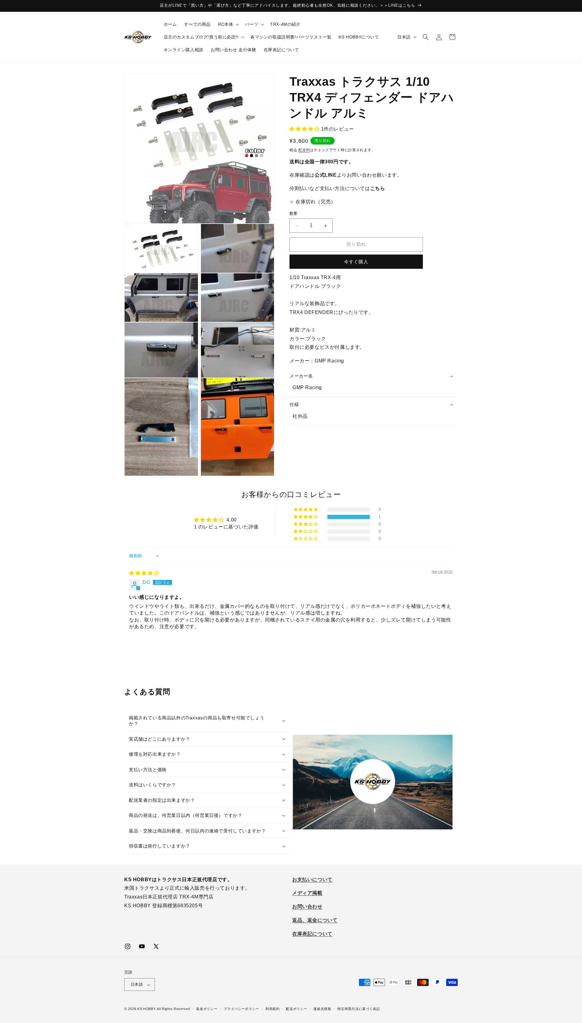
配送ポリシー (296, 1009)
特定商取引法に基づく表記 (358, 1009)
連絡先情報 (322, 1009)
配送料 (304, 150)
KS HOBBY (146, 1009)
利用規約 (273, 1009)
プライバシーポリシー (241, 1009)
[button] (227, 24)
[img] (144, 573)
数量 (293, 214)
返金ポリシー (206, 1009)
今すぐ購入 (356, 261)
